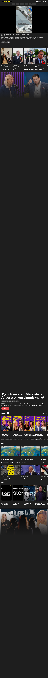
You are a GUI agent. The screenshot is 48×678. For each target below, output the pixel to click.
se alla (45, 46)
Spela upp (6, 408)
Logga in (39, 1)
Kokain (8, 42)
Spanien (3, 42)
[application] (24, 19)
